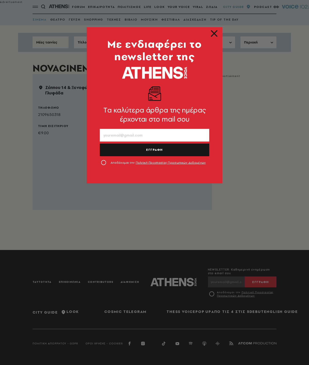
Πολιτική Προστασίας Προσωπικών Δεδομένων (171, 163)
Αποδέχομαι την (158, 162)
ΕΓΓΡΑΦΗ (154, 150)
